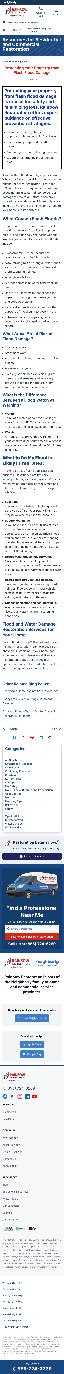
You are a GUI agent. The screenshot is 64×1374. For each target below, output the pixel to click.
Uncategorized (14, 819)
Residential (8, 1118)
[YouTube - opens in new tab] (34, 1096)
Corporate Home (12, 1219)
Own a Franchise (12, 1151)
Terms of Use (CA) (11, 1289)
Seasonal (10, 812)
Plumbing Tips (13, 801)
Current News (13, 778)
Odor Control (13, 793)
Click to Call (40, 14)
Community (12, 767)
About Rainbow (11, 1144)
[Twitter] (23, 737)
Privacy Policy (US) (12, 1295)
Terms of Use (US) (11, 1283)
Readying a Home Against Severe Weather (30, 691)
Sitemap (7, 1212)
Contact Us (9, 1158)
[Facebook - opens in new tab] (4, 1096)
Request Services (34, 856)
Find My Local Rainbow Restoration (32, 936)
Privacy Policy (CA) (12, 1301)
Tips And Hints (14, 816)
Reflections (11, 804)
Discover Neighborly (30, 1018)
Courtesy (10, 775)
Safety (9, 808)
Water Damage (14, 823)
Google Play (34, 1054)
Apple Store (34, 1044)
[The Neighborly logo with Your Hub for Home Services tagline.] (48, 963)
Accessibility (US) (11, 1308)
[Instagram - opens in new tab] (19, 1096)
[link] (49, 737)
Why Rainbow (10, 1137)
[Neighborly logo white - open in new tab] (10, 2)
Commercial (9, 1111)
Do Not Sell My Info (12, 1320)
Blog (5, 1184)
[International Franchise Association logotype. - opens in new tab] (21, 1229)
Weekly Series (13, 827)
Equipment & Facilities (15, 1191)
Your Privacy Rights (18, 1326)
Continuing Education (18, 771)
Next (54, 728)
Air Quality (11, 760)
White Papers (10, 1198)
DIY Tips (10, 782)
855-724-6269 (34, 1369)
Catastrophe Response (14, 61)
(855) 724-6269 (41, 944)
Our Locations (10, 1205)
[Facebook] (14, 737)
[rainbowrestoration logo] (32, 1077)
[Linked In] (41, 737)
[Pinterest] (32, 737)
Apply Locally (10, 1165)
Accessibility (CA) (11, 1314)
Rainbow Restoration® (17, 646)
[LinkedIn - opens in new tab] (27, 1096)
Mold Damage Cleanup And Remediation (29, 790)
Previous (12, 728)
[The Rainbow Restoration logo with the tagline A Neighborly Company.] (17, 963)
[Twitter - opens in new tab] (12, 1096)
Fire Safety (11, 786)
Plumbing (10, 797)
